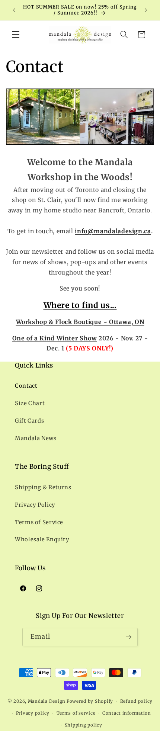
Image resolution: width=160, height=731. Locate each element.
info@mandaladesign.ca (113, 231)
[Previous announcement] (14, 10)
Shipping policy (83, 725)
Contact (26, 385)
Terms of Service (39, 522)
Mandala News (36, 438)
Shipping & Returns (43, 487)
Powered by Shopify (90, 701)
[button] (15, 34)
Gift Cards (29, 420)
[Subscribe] (128, 637)
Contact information (126, 713)
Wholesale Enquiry (42, 539)
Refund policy (136, 701)
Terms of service (76, 713)
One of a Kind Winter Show (54, 338)
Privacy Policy (35, 504)
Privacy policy (32, 713)
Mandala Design (46, 701)
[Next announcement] (146, 10)
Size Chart (30, 403)
